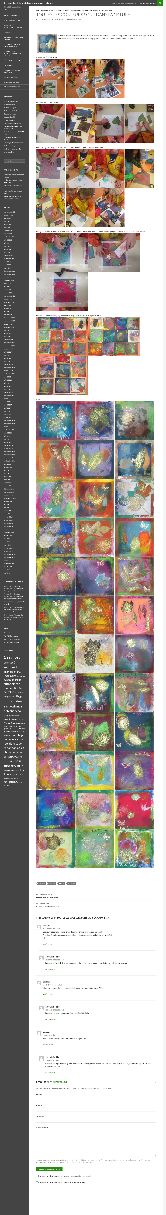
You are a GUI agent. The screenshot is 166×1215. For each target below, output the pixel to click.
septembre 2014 (9, 498)
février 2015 (8, 483)
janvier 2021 (8, 315)
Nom (39, 1094)
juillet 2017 (8, 405)
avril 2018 (7, 386)
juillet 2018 (8, 380)
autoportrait (12, 684)
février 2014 (8, 517)
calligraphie (8, 696)
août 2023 (7, 262)
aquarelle (9, 679)
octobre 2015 (8, 458)
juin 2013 (7, 539)
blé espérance (19, 692)
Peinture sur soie (10, 770)
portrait (18, 774)
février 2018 (8, 392)
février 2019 (8, 364)
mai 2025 (7, 221)
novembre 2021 (9, 296)
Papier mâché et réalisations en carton (13, 26)
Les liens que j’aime (11, 77)
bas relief (9, 691)
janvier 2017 (8, 417)
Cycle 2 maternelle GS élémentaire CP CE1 (93, 10)
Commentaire (42, 1127)
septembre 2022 (9, 280)
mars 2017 (7, 411)
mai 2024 (7, 246)
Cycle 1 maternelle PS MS (63, 10)
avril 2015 (7, 476)
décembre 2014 (9, 489)
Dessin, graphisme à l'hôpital (13, 143)
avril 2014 (7, 511)
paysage (16, 756)
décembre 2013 (9, 523)
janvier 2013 (8, 551)
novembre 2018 (9, 368)
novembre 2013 (9, 526)
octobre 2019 (8, 349)
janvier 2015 (8, 486)
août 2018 (7, 377)
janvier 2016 (8, 448)
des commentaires (12, 639)
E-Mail (40, 1105)
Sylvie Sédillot (59, 19)
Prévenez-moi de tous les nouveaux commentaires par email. (64, 1176)
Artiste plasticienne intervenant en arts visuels (28, 3)
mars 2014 (7, 514)
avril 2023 (7, 265)
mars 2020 (7, 336)
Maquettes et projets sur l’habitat (14, 38)
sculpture (10, 782)
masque (7, 735)
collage (18, 696)
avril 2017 (7, 408)
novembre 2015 (9, 455)
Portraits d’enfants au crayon (48, 905)
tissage (6, 785)
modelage (17, 735)
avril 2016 (7, 442)
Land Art (7, 32)
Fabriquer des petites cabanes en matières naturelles (14, 609)
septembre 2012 (9, 564)
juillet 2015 (8, 467)
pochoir (71, 883)
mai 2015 (7, 473)
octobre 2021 (8, 299)
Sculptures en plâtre (12, 20)
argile (18, 679)
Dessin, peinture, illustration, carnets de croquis (13, 53)
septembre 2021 (9, 302)
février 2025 (8, 231)
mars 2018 (7, 389)
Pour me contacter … (147, 3)
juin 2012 (7, 570)
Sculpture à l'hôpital (10, 146)
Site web (40, 1116)
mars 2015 (7, 480)
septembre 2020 (9, 327)
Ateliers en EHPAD (10, 111)
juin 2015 (7, 470)
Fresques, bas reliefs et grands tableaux (13, 45)
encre (13, 715)
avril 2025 (7, 224)
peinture (9, 761)
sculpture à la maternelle (12, 149)
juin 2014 (7, 504)
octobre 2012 (8, 560)
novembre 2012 (9, 557)
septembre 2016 (9, 430)
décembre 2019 (9, 343)
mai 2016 (7, 439)
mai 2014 (7, 508)
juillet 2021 (8, 308)
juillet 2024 (8, 240)
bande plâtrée (13, 688)
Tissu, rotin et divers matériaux (12, 71)
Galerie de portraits (12, 87)
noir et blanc (11, 739)
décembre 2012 (9, 554)
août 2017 (7, 402)
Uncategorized (9, 152)
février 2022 (8, 293)
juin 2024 (7, 243)
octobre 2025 (8, 215)
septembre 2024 (9, 237)
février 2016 (8, 445)
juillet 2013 (8, 536)
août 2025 (7, 218)
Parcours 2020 (15, 752)
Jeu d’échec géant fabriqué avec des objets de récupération (13, 588)
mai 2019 (7, 355)
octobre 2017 (8, 399)
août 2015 (7, 464)
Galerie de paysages (11, 82)
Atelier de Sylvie (9, 105)
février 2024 (8, 255)
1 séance (41, 883)
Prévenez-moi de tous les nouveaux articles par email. (61, 1182)
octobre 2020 (8, 324)
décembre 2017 (9, 396)
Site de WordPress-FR (11, 642)
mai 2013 (7, 542)
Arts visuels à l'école (11, 101)
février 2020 (8, 340)
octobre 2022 (8, 277)
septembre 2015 (9, 461)
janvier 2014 (8, 520)
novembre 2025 (9, 212)
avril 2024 (7, 249)
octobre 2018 (8, 371)
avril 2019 (7, 358)
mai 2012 (7, 573)
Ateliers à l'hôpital (10, 108)
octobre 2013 (8, 529)
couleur (52, 883)
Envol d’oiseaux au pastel (47, 895)
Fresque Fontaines (15, 726)
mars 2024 (7, 252)
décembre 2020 (9, 318)
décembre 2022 (9, 271)
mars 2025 (7, 227)
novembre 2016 (9, 424)
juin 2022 (7, 287)
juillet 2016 (8, 433)
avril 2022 (7, 290)
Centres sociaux (9, 120)
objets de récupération (13, 743)
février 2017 (8, 414)
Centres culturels (10, 114)
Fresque (15, 723)
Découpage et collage (12, 60)
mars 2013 (7, 545)
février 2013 (8, 548)
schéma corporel (11, 778)
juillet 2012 (8, 567)
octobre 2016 (8, 427)
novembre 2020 (9, 321)
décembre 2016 (9, 420)
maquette (20, 731)
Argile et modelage (11, 15)
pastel (61, 883)
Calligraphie (9, 65)
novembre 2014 (9, 492)
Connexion (8, 633)
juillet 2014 (8, 501)
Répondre (49, 944)
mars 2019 (7, 361)
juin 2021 (7, 312)
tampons (20, 782)
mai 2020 (7, 330)
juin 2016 (7, 436)
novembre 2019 (9, 346)
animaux (20, 676)
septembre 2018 (9, 374)
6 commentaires (75, 19)
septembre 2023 (9, 259)
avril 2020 (7, 333)
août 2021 (7, 305)
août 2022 (7, 283)
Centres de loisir (43, 10)
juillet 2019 (8, 352)
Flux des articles (11, 636)
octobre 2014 (8, 495)
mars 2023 (7, 268)
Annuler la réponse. (154, 1082)
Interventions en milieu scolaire (123, 3)
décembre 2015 (9, 452)
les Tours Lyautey (13, 729)
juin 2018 (7, 383)
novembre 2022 (9, 274)
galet (6, 729)
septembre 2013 (9, 532)
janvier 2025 (8, 234)
